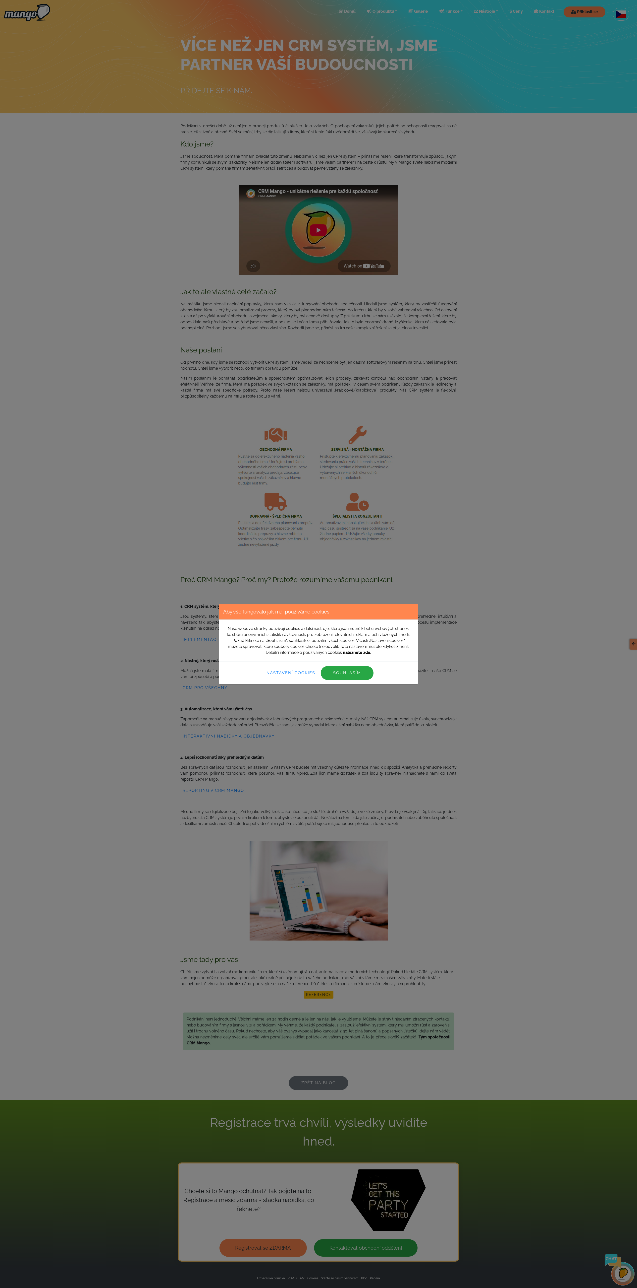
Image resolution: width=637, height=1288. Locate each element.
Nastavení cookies (290, 673)
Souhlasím (347, 673)
